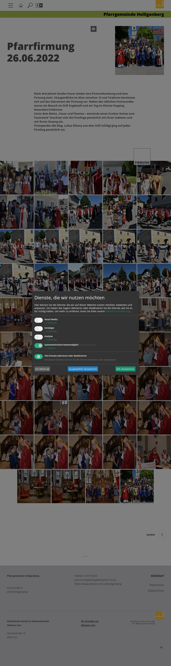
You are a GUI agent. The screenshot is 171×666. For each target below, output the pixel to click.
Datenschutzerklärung (117, 311)
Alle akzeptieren (125, 369)
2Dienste (50, 322)
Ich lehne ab (42, 369)
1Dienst (49, 348)
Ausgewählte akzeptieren (83, 369)
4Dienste (50, 331)
